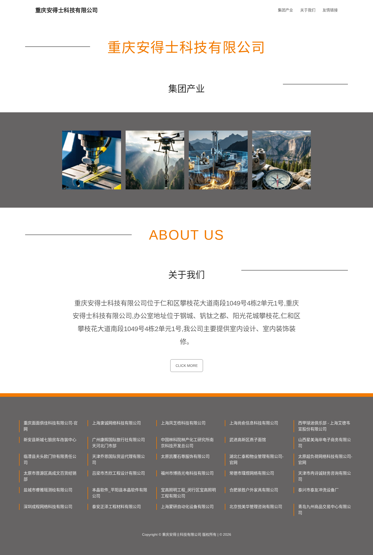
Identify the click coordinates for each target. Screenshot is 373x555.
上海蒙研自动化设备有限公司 (187, 507)
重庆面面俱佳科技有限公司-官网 (51, 426)
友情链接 (330, 10)
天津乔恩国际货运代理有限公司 (118, 459)
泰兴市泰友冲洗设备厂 (318, 490)
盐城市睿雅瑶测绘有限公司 (48, 490)
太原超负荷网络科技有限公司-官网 (325, 459)
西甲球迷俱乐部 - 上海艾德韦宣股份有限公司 (324, 426)
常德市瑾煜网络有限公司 (251, 473)
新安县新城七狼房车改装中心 (50, 440)
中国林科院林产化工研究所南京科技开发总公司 (187, 443)
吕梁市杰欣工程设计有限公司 (118, 473)
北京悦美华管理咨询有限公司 (255, 507)
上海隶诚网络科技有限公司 (116, 423)
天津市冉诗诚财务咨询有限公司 (324, 476)
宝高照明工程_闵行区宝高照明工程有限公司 (188, 493)
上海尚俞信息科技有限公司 (253, 423)
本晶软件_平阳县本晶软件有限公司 (119, 493)
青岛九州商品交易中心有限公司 (324, 510)
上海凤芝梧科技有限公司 (183, 423)
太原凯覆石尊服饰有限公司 (185, 456)
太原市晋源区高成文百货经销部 (50, 476)
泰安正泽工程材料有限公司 (116, 507)
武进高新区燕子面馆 (247, 440)
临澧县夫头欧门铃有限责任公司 (50, 459)
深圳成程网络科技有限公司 (48, 507)
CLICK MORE (187, 366)
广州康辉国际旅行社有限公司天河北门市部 (118, 443)
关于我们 (307, 10)
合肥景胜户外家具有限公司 (253, 490)
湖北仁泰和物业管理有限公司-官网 (256, 459)
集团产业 (285, 10)
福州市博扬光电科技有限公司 (187, 473)
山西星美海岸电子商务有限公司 (324, 443)
